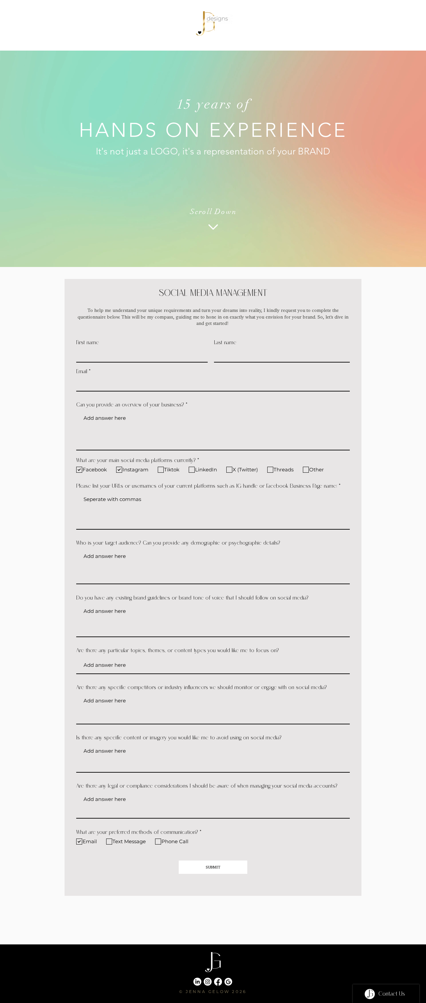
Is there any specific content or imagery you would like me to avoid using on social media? (179, 737)
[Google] (228, 982)
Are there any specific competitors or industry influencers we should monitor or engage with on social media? (201, 687)
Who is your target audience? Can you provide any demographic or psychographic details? (178, 543)
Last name (225, 342)
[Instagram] (208, 982)
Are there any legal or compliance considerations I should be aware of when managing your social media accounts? (206, 786)
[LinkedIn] (197, 982)
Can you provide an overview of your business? (130, 404)
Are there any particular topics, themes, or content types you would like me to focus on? (177, 650)
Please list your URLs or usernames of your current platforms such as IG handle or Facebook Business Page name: (206, 486)
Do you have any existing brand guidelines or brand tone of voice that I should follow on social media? (192, 598)
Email (81, 371)
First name (87, 342)
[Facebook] (218, 982)
